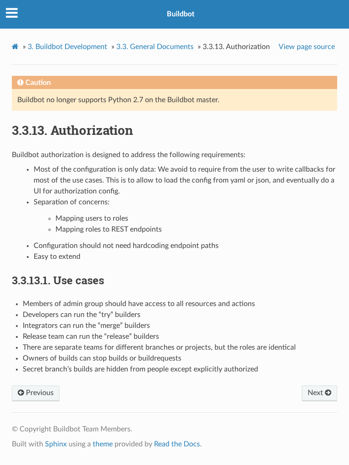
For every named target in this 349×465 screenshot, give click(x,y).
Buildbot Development (67, 46)
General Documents (155, 46)
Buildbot (180, 14)
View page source (307, 46)
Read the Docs (177, 444)
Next (316, 392)
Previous (39, 392)
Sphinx (56, 444)
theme (103, 444)
